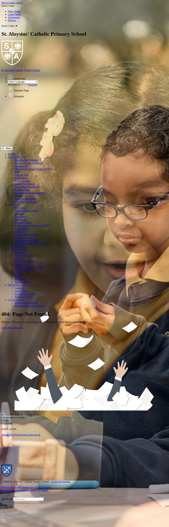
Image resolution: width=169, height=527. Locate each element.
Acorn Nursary (22, 282)
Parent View (21, 231)
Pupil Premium (22, 180)
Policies (12, 20)
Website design (9, 487)
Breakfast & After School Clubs (31, 243)
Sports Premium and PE (27, 186)
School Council (23, 270)
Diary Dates (14, 11)
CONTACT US (16, 299)
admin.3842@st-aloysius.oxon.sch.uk (20, 434)
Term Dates (21, 207)
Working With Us (24, 296)
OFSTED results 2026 (26, 201)
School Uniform (23, 222)
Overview (20, 252)
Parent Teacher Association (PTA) (32, 225)
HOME (12, 154)
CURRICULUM (17, 249)
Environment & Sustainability (30, 192)
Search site (7, 499)
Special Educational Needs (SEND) (33, 169)
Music (18, 273)
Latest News (14, 14)
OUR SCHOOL (16, 157)
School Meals (22, 228)
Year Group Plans (24, 255)
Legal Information (60, 481)
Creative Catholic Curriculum (30, 267)
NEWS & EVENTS (18, 285)
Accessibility (21, 264)
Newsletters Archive (25, 294)
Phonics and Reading (26, 261)
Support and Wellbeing (26, 234)
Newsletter (20, 216)
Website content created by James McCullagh (25, 490)
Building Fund (22, 189)
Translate (32, 84)
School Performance (25, 183)
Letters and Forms (24, 237)
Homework (20, 279)
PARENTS (14, 204)
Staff (17, 172)
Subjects (19, 258)
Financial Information (26, 198)
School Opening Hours (27, 210)
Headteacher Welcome (26, 160)
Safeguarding (21, 166)
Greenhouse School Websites (36, 487)
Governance (21, 177)
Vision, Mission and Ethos (28, 163)
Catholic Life (21, 175)
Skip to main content (12, 2)
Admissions (14, 17)
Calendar (19, 213)
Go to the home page (12, 327)
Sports (18, 276)
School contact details (26, 302)
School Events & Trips (26, 240)
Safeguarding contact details (29, 305)
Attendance (20, 246)
